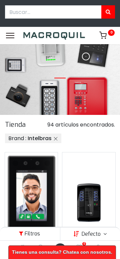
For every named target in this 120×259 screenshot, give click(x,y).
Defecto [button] (92, 233)
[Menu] (10, 35)
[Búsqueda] (108, 12)
